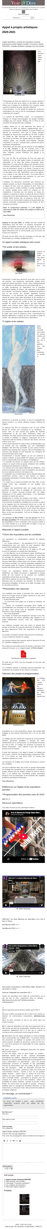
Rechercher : (16, 18)
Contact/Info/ (29, 1226)
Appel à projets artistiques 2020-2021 (18, 1179)
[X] (12, 1168)
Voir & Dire (6, 989)
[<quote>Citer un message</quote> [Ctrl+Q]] (13, 1140)
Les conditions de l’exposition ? (16, 1185)
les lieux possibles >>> (10, 520)
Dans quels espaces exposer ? (16, 1187)
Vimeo (10, 921)
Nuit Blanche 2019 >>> (10, 928)
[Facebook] (7, 1168)
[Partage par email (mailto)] (5, 1168)
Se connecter (19, 1226)
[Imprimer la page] (9, 1168)
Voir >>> (5, 799)
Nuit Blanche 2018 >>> (10, 924)
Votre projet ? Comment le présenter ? (18, 1183)
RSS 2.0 (39, 1226)
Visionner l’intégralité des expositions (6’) (16, 992)
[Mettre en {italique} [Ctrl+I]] (7, 1140)
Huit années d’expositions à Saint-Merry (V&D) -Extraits (22, 987)
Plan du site (9, 1226)
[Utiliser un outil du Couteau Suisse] (20, 1140)
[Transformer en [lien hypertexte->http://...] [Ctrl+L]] (10, 1140)
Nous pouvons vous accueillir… (16, 1181)
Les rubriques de (12, 518)
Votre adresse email (8, 1119)
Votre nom (5, 1114)
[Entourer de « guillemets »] (16, 1140)
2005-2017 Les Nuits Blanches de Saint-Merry (19, 919)
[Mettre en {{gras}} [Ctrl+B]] (4, 1140)
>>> (36, 1010)
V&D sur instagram (23, 14)
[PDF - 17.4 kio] (23, 654)
